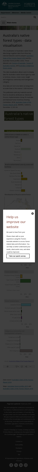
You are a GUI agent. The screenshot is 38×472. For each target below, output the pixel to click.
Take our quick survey (17, 256)
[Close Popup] (32, 213)
